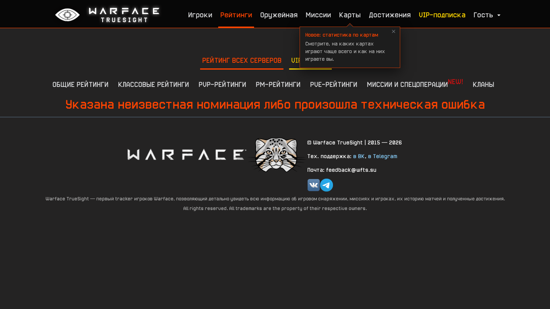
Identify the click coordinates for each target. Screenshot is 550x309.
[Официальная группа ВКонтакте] (313, 185)
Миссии (318, 14)
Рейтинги (236, 14)
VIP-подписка (442, 14)
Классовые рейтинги (153, 84)
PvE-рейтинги (333, 84)
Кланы (483, 84)
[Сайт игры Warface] (186, 154)
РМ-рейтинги (278, 84)
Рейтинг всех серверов (241, 60)
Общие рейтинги (80, 84)
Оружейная (279, 14)
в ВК (359, 156)
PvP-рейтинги (222, 84)
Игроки (200, 14)
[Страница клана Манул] (277, 154)
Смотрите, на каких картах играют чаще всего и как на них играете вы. (345, 46)
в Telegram (382, 156)
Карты (350, 14)
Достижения (390, 14)
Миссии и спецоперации (415, 83)
